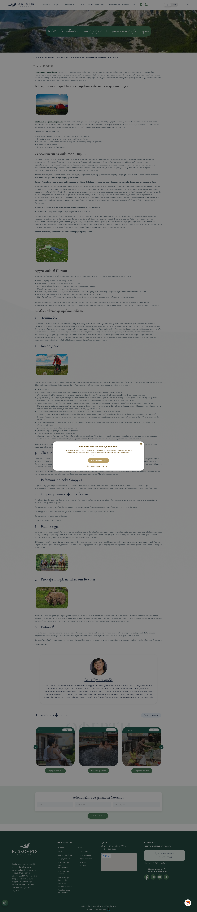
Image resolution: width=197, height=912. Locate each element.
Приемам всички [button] (98, 460)
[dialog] (98, 456)
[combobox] (141, 444)
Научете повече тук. (98, 455)
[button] (98, 466)
